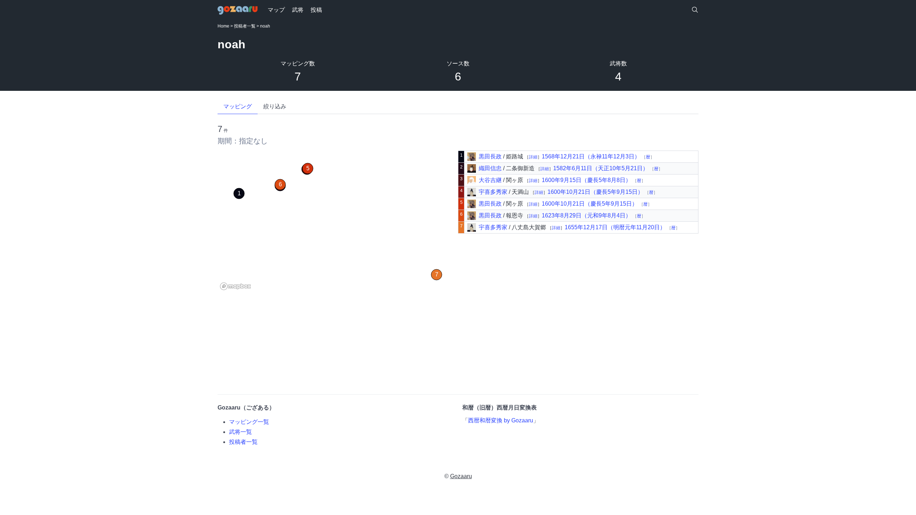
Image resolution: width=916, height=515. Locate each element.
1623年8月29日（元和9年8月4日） (587, 215)
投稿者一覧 (244, 26)
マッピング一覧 (249, 422)
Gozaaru (461, 476)
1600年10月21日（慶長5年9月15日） (596, 192)
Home (223, 26)
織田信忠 (490, 168)
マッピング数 (298, 63)
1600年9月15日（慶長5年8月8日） (587, 180)
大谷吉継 (490, 180)
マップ (276, 10)
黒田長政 (490, 156)
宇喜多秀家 (493, 192)
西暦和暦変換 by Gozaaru (500, 420)
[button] (239, 193)
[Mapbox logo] (235, 286)
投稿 (316, 10)
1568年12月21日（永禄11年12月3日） (592, 156)
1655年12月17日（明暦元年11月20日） (616, 227)
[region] (338, 222)
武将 (297, 10)
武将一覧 (240, 432)
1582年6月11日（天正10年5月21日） (601, 168)
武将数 (618, 63)
